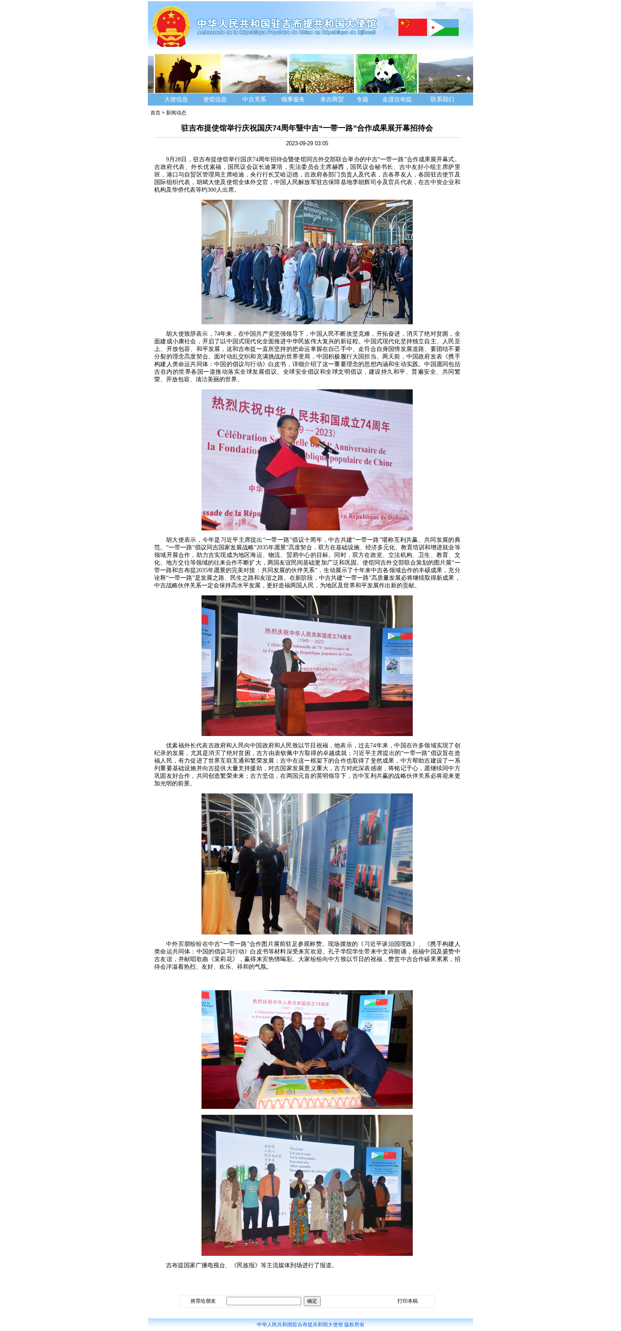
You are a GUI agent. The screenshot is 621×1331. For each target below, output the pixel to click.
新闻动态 (176, 113)
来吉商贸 (332, 99)
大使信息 (176, 99)
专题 (362, 99)
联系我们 (443, 99)
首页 (155, 113)
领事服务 (293, 99)
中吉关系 (254, 99)
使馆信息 (215, 99)
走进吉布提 (397, 99)
